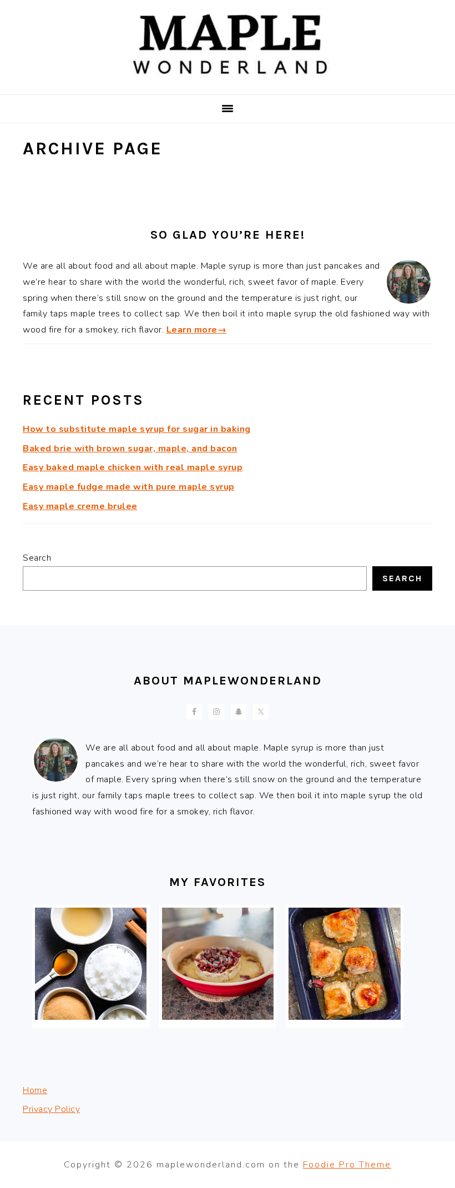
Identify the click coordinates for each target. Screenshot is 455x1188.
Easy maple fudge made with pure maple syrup (129, 487)
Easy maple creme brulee (80, 506)
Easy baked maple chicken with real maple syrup (132, 467)
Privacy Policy (51, 1109)
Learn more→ (196, 330)
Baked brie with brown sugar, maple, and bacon (130, 448)
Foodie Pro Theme (347, 1165)
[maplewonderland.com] (227, 80)
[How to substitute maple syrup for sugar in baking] (90, 1017)
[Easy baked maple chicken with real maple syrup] (344, 1017)
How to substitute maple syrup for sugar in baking (137, 429)
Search (37, 558)
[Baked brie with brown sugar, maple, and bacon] (218, 1017)
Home (35, 1090)
